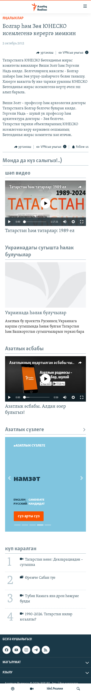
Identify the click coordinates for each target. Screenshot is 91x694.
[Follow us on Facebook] (7, 650)
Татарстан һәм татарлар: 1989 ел (37, 187)
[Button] (44, 53)
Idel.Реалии (55, 688)
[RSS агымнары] (46, 650)
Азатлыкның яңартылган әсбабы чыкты (44, 363)
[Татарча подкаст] (12, 688)
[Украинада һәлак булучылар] (45, 285)
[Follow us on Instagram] (26, 650)
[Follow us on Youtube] (16, 650)
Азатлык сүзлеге (24, 430)
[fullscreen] (81, 221)
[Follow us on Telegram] (36, 650)
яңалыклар (13, 18)
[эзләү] (78, 688)
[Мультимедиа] (31, 688)
